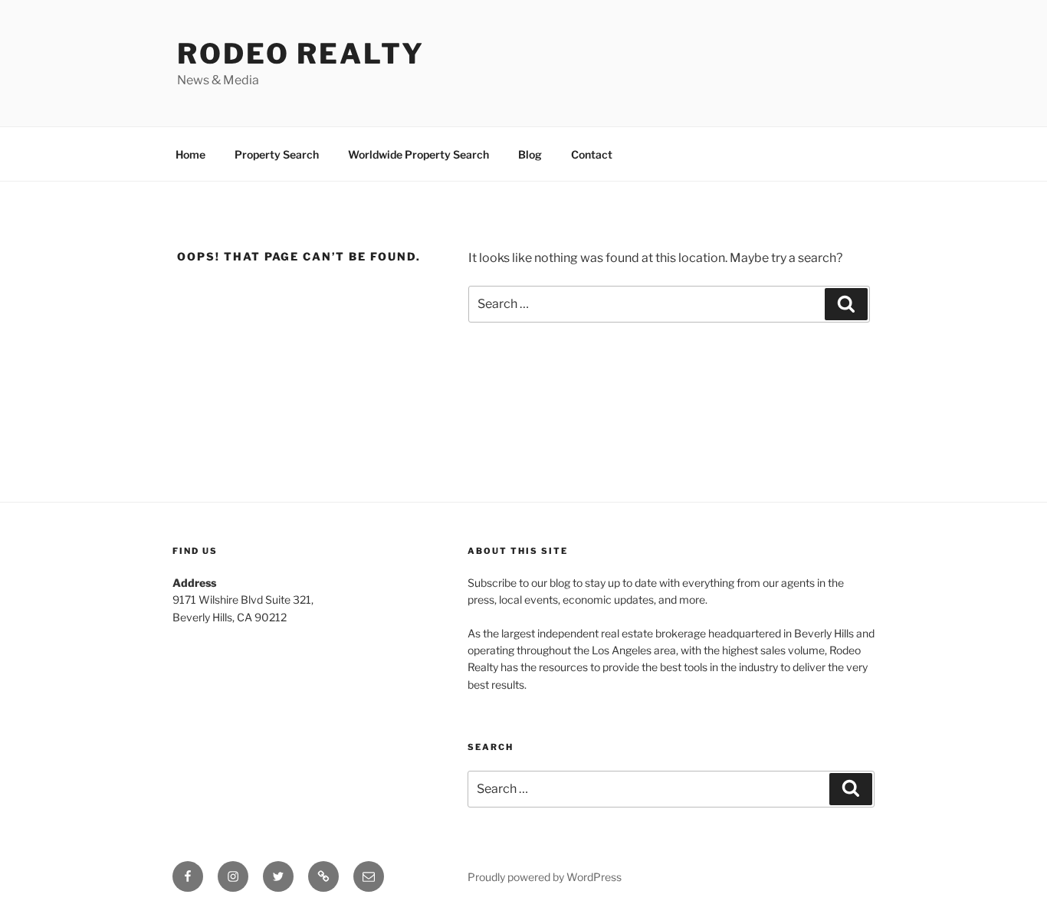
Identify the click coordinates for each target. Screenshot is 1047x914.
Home (190, 154)
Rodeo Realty (301, 53)
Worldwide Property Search (418, 154)
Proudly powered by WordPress (545, 876)
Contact (591, 154)
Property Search (277, 154)
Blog (530, 154)
